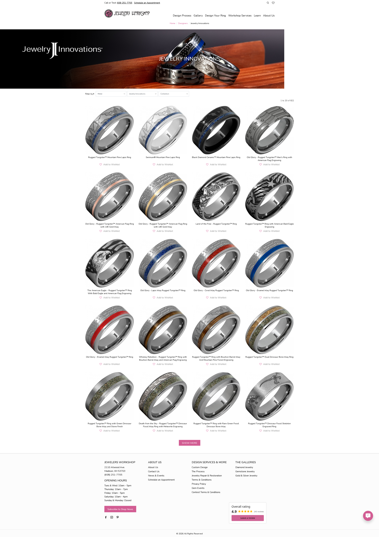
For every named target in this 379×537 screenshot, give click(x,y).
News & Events (156, 475)
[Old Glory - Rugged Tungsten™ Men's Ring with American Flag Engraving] (269, 130)
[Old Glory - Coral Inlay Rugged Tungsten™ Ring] (216, 263)
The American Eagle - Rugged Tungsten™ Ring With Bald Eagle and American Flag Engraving (109, 292)
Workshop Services (240, 15)
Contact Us (153, 471)
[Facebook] (105, 517)
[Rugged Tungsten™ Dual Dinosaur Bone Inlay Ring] (269, 329)
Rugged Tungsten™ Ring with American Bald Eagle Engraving (269, 225)
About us (269, 15)
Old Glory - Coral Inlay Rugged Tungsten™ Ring (216, 290)
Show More (189, 443)
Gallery (198, 15)
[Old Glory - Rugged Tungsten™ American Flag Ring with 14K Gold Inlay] (109, 196)
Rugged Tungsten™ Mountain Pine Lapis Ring (109, 157)
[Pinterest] (117, 517)
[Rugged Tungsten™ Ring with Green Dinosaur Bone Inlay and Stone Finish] (109, 396)
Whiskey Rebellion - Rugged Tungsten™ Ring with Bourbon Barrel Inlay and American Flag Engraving (163, 358)
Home (172, 23)
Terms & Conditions (202, 479)
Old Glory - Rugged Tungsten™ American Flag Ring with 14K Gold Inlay (109, 225)
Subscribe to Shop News (120, 509)
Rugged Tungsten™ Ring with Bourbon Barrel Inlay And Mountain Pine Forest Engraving (216, 358)
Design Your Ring (215, 15)
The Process (198, 471)
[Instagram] (111, 517)
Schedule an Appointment (161, 479)
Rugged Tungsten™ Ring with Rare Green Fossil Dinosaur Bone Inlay (216, 425)
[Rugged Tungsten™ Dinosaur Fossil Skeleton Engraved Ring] (269, 396)
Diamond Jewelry (244, 467)
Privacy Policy (199, 484)
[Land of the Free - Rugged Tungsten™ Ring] (216, 196)
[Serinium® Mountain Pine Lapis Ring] (163, 130)
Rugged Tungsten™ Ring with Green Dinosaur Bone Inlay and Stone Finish (109, 425)
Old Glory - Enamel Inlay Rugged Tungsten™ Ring (269, 290)
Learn (257, 15)
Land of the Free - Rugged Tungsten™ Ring (216, 223)
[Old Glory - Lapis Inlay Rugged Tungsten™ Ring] (163, 263)
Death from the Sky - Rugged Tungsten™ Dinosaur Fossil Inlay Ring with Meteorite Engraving (163, 425)
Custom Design (200, 467)
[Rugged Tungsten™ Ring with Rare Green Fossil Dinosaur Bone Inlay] (216, 396)
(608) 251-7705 (113, 474)
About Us (153, 467)
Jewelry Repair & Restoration (207, 475)
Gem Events (198, 488)
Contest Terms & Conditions (206, 492)
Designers (183, 23)
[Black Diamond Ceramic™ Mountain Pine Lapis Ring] (216, 130)
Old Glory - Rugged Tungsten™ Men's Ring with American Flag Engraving (269, 159)
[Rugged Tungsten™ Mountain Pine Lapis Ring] (109, 130)
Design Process (182, 15)
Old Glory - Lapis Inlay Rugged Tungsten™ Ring (162, 290)
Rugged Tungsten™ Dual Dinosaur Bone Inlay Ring (269, 357)
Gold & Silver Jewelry (246, 475)
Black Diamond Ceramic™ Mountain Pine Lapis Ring (216, 157)
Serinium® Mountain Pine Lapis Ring (163, 157)
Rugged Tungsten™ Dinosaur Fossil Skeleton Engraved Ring (269, 425)
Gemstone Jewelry (245, 471)
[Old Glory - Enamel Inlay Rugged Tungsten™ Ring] (269, 263)
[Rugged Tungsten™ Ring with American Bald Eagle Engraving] (269, 196)
